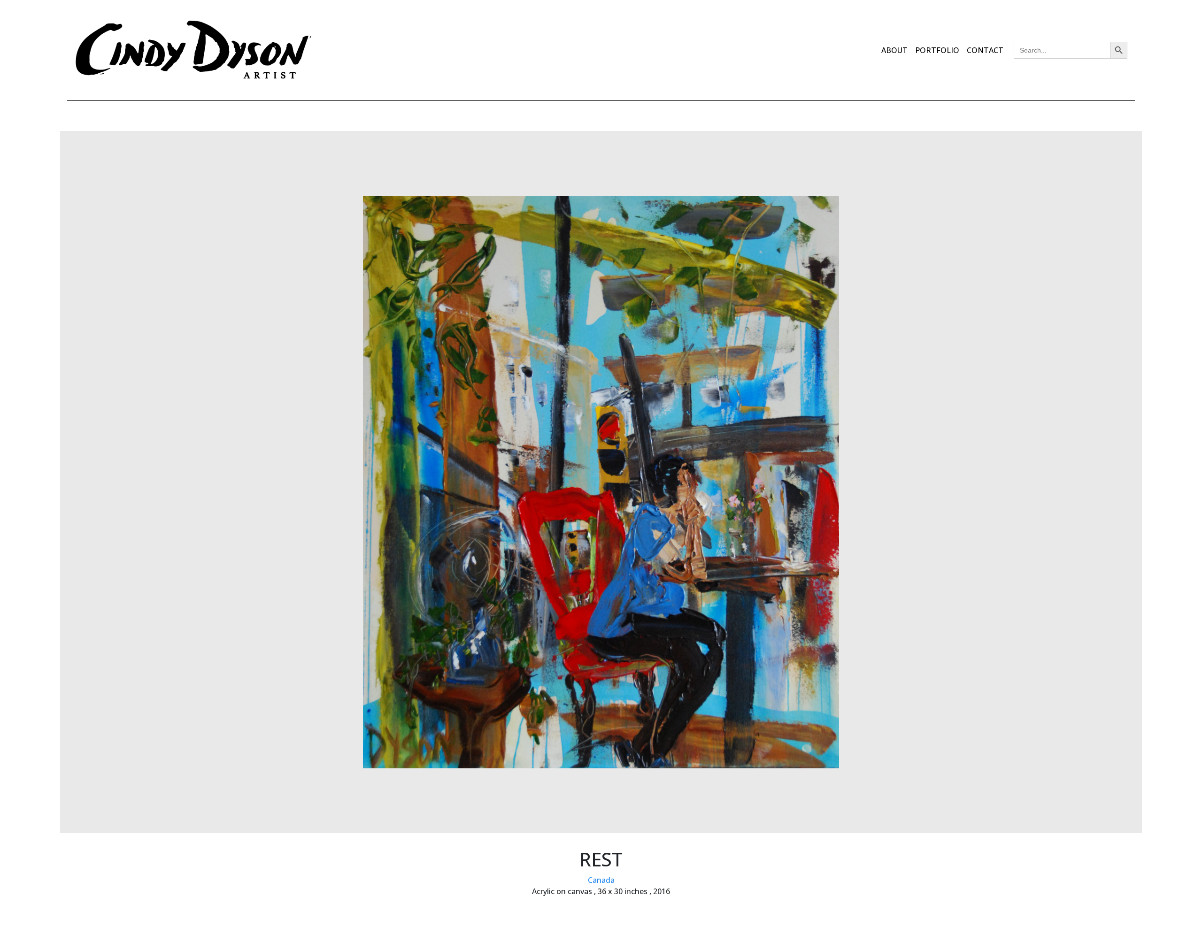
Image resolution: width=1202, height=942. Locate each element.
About (894, 50)
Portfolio (937, 50)
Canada (601, 880)
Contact (985, 50)
